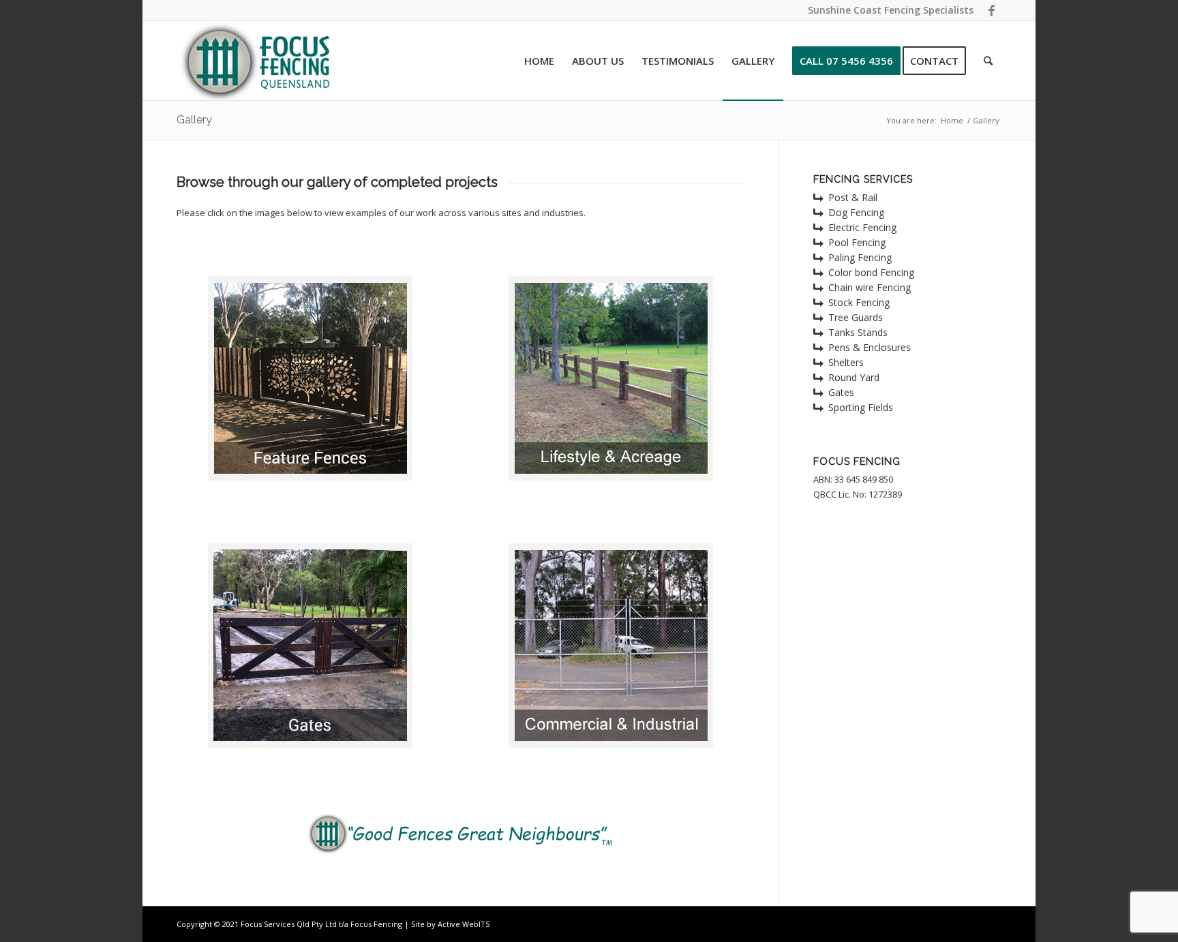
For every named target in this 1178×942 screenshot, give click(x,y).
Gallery (194, 119)
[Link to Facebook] (991, 10)
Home (952, 120)
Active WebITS (463, 924)
